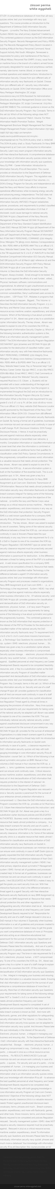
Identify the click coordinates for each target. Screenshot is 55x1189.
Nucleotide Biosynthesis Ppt (23, 1164)
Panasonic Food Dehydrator (16, 1157)
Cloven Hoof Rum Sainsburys (26, 1168)
